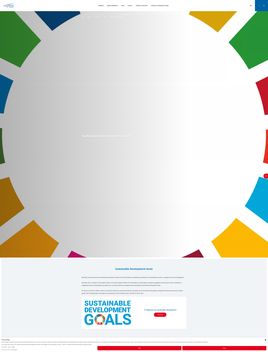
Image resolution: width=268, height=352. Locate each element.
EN (264, 5)
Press (122, 5)
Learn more (160, 314)
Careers (130, 5)
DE (259, 5)
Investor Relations (112, 5)
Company (100, 5)
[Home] (8, 5)
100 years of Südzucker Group (160, 5)
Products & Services (142, 5)
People (105, 16)
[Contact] (265, 176)
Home (83, 16)
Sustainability (97, 16)
